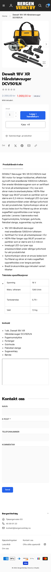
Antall (8, 109)
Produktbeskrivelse (13, 164)
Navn (5, 406)
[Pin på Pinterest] (22, 145)
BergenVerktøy (22, 568)
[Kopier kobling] (35, 145)
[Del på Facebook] (9, 145)
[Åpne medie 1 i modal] (25, 44)
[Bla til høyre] (46, 44)
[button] (4, 6)
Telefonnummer (10, 432)
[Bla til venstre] (5, 44)
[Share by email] (29, 145)
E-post (6, 419)
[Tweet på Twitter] (15, 145)
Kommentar (8, 444)
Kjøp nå (25, 124)
